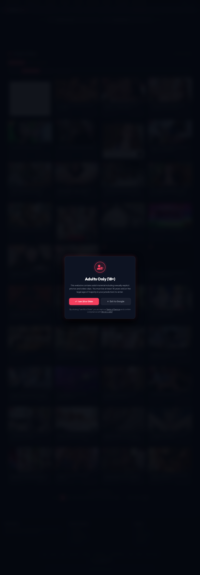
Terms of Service (113, 309)
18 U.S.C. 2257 (107, 312)
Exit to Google (117, 301)
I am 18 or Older (85, 301)
